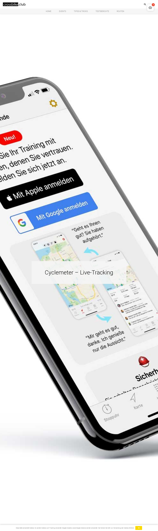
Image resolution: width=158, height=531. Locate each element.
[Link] (14, 4)
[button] (145, 4)
